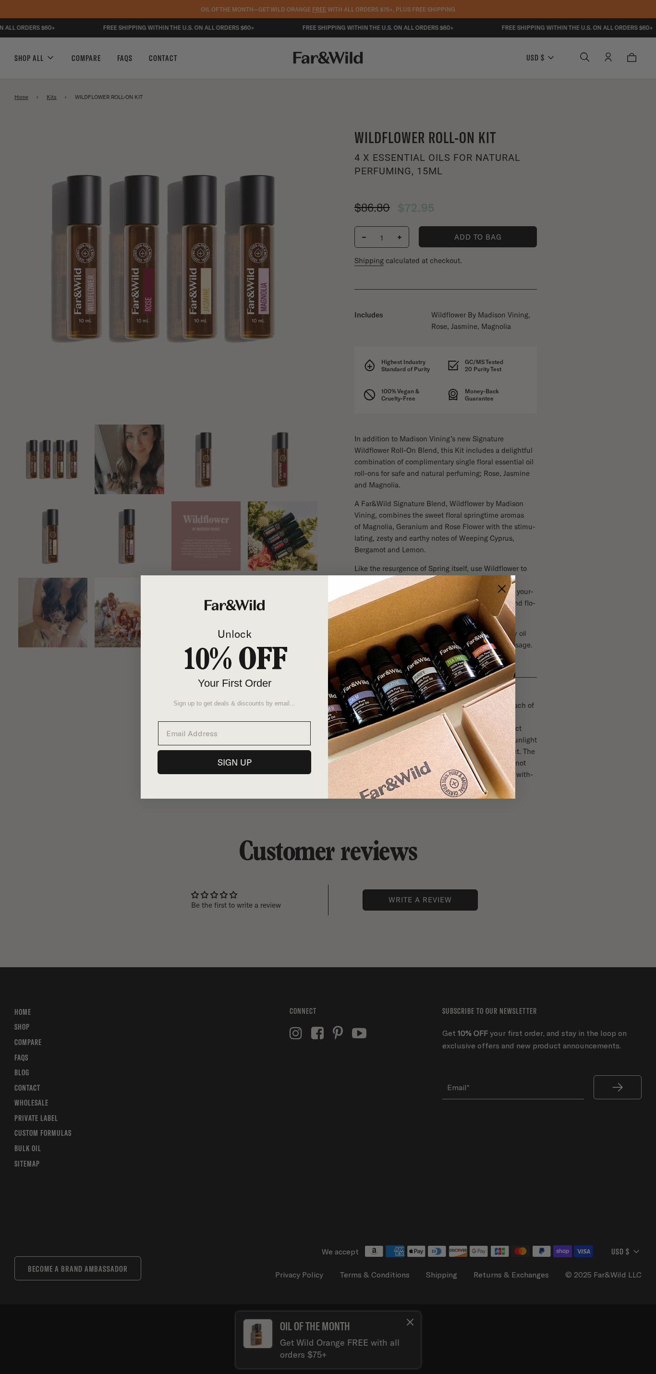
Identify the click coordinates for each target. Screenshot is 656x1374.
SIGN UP (235, 762)
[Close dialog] (501, 588)
